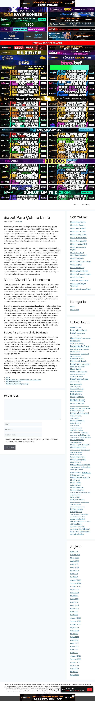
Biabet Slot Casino (77, 277)
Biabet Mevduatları (77, 268)
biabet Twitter (75, 483)
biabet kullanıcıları (74, 437)
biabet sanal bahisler (75, 467)
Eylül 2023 (74, 615)
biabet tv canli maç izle (80, 477)
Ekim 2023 (74, 612)
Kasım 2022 (74, 646)
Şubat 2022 (74, 675)
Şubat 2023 (74, 637)
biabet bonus (75, 351)
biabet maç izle (85, 437)
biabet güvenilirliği (74, 418)
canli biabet (84, 514)
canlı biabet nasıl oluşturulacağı (77, 516)
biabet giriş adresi (77, 403)
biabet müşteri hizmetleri (79, 445)
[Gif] (47, 98)
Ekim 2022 (74, 650)
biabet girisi (76, 394)
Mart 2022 (74, 672)
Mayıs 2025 (74, 558)
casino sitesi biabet (77, 519)
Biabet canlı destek (78, 361)
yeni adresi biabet (77, 534)
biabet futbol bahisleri (76, 389)
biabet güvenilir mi (77, 420)
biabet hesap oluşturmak (76, 428)
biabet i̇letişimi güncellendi (76, 430)
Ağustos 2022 (75, 656)
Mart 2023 (74, 634)
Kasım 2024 (74, 571)
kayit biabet (84, 529)
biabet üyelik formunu (75, 502)
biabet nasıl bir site (78, 447)
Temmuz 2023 (75, 621)
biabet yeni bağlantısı (75, 495)
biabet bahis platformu (77, 343)
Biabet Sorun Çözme (78, 231)
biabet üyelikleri (85, 502)
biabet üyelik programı (75, 504)
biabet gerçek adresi (76, 391)
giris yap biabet (76, 524)
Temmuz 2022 (75, 659)
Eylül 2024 (74, 577)
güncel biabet (74, 529)
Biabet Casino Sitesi (79, 379)
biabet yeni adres (76, 487)
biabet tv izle (75, 480)
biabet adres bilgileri (75, 335)
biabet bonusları (75, 354)
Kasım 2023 (74, 608)
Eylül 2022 (74, 653)
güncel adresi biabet (77, 526)
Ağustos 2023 (75, 618)
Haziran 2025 (75, 555)
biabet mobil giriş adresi (76, 442)
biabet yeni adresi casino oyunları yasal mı (80, 492)
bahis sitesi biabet (78, 330)
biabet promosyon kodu (80, 465)
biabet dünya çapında (75, 386)
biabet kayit (84, 432)
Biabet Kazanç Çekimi (78, 235)
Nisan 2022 (74, 669)
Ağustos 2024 (75, 580)
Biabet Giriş (85, 205)
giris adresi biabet (77, 521)
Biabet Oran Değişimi (78, 228)
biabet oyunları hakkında (76, 452)
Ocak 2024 (74, 602)
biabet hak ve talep (75, 425)
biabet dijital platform (75, 381)
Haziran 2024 (75, 586)
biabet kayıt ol (73, 435)
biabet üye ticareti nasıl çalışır (77, 506)
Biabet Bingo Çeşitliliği (78, 244)
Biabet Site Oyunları (77, 225)
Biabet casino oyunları (78, 372)
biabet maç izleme (77, 440)
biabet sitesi (85, 467)
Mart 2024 (74, 596)
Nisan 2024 (74, 593)
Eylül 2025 (74, 552)
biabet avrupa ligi (86, 338)
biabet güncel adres (77, 410)
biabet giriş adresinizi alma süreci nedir (79, 406)
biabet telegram (75, 472)
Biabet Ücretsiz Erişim (78, 238)
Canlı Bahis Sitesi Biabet (79, 280)
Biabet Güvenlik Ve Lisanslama (15, 379)
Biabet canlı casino (76, 359)
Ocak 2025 (74, 564)
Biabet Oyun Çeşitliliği (78, 241)
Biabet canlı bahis (75, 356)
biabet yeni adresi (77, 490)
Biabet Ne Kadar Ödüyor (13, 381)
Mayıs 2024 (74, 589)
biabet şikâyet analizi (75, 514)
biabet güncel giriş (75, 416)
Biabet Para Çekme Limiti (33, 379)
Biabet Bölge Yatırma (78, 222)
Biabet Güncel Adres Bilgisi (80, 289)
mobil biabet (74, 532)
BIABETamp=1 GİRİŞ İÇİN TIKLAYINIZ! (47, 43)
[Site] (23, 72)
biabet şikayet (76, 509)
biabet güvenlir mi (75, 423)
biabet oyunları (85, 450)
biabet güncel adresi (79, 413)
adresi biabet (75, 327)
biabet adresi (75, 338)
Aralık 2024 (74, 567)
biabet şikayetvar (76, 512)
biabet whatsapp (75, 485)
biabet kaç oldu (84, 435)
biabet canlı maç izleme (77, 366)
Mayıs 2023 (74, 627)
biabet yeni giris (75, 497)
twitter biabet (85, 532)
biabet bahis (75, 341)
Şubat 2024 (74, 599)
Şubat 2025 (74, 561)
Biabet (76, 205)
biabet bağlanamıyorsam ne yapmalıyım (79, 349)
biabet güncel (86, 408)
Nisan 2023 (74, 631)
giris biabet (87, 521)
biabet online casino (75, 450)
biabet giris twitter (77, 397)
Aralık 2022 (74, 643)
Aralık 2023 (74, 605)
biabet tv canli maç (77, 475)
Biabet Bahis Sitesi (79, 346)
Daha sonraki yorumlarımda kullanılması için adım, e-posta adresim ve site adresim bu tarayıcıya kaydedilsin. (32, 440)
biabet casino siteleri (76, 376)
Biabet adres (81, 333)
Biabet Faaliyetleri (77, 258)
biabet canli (85, 354)
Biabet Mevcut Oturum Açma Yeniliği (17, 384)
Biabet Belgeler (76, 265)
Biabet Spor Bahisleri (76, 469)
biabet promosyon (75, 462)
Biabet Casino (75, 369)
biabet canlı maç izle (79, 364)
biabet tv (86, 472)
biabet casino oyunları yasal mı (77, 374)
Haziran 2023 (75, 624)
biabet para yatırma (77, 457)
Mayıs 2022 (74, 665)
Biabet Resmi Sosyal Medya (80, 261)
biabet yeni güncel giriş (77, 499)
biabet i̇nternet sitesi (75, 432)
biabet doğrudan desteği (76, 384)
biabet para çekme (78, 459)
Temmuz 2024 (75, 583)
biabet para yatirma (76, 454)
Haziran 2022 (75, 662)
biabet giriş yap (75, 408)
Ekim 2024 (74, 574)
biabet (73, 333)
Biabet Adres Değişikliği (79, 271)
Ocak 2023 (74, 640)
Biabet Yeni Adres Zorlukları (80, 274)
